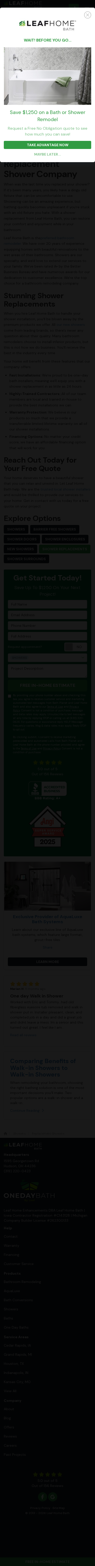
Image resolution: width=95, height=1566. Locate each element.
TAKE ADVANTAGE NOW (47, 145)
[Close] (47, 14)
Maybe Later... (47, 154)
